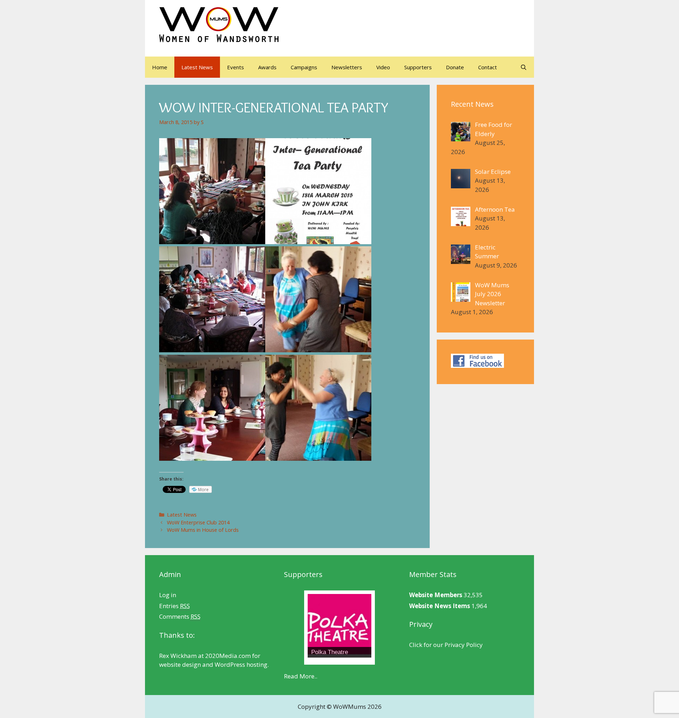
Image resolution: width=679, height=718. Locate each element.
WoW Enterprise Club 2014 (198, 522)
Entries (174, 606)
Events (235, 67)
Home (159, 67)
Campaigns (304, 67)
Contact (487, 67)
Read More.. (300, 676)
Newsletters (346, 67)
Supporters (418, 67)
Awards (267, 67)
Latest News (197, 67)
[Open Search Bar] (523, 67)
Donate (455, 67)
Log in (167, 595)
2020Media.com (228, 656)
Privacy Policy (464, 645)
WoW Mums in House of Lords (203, 529)
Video (383, 67)
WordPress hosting (241, 664)
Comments (180, 616)
